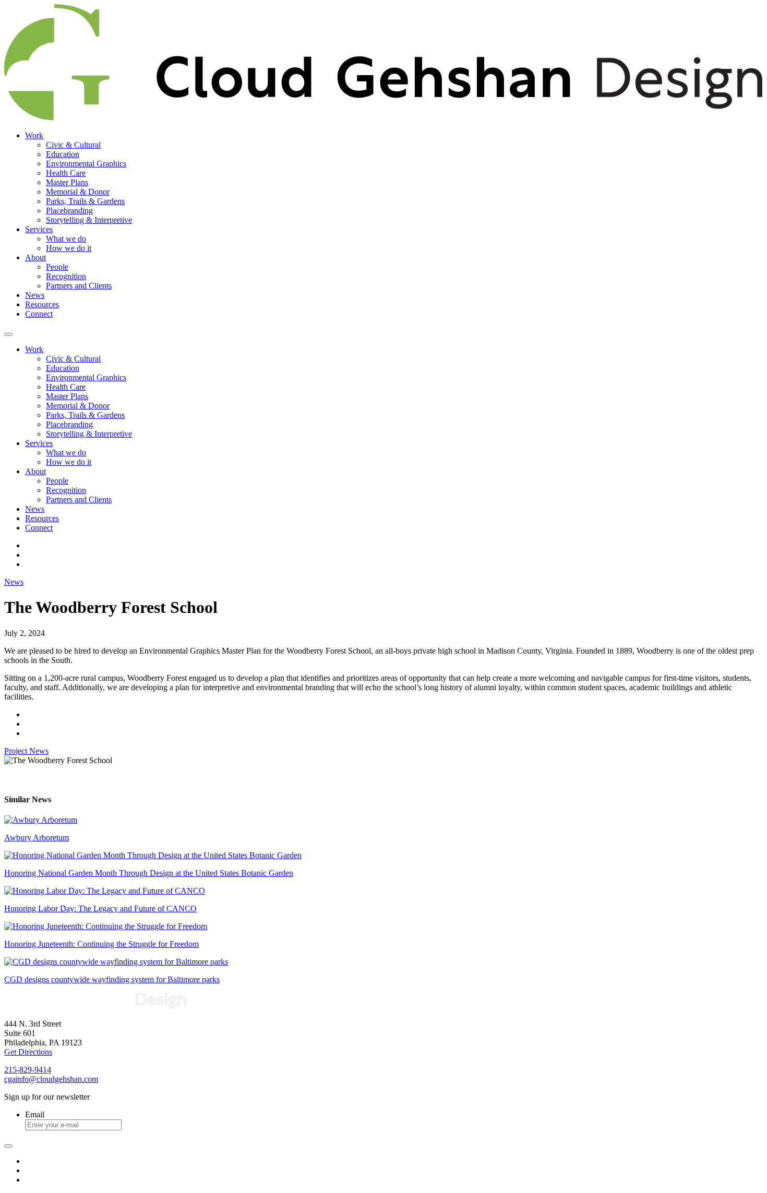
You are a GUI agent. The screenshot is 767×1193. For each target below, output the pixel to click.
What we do (66, 238)
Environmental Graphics (86, 163)
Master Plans (67, 182)
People (57, 266)
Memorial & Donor (78, 191)
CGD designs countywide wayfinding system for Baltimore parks (112, 979)
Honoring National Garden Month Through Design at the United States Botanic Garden (148, 873)
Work (34, 135)
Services (39, 229)
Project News (26, 750)
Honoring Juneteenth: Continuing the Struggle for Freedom (101, 943)
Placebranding (69, 210)
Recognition (66, 276)
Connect (39, 313)
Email (34, 1114)
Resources (42, 304)
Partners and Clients (79, 285)
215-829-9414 (27, 1069)
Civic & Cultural (73, 144)
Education (62, 154)
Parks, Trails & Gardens (85, 201)
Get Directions (28, 1051)
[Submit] (8, 1146)
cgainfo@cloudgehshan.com (51, 1079)
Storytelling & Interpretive (89, 219)
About (35, 257)
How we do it (68, 248)
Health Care (66, 172)
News (34, 295)
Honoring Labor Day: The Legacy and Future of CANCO (100, 908)
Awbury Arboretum (36, 837)
